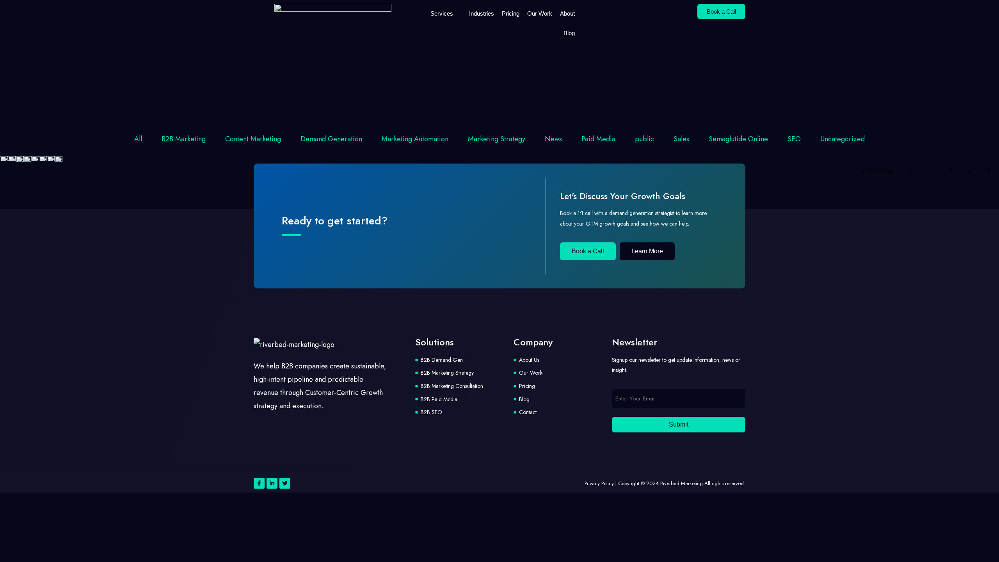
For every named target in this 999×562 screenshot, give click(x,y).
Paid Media (598, 139)
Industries (481, 13)
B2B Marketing (184, 139)
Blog (569, 33)
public (644, 139)
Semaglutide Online (738, 139)
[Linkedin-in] (272, 483)
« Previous (877, 170)
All (138, 139)
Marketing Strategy (496, 139)
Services (441, 13)
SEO (794, 139)
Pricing (510, 13)
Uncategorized (842, 139)
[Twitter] (284, 483)
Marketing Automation (415, 139)
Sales (681, 139)
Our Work (539, 13)
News (553, 139)
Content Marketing (253, 139)
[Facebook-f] (259, 483)
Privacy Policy (599, 483)
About (567, 13)
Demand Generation (331, 139)
